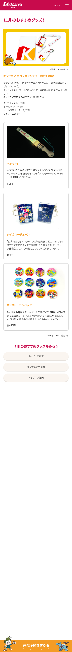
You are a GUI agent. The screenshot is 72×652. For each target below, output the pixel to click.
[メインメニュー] (67, 5)
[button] (36, 646)
